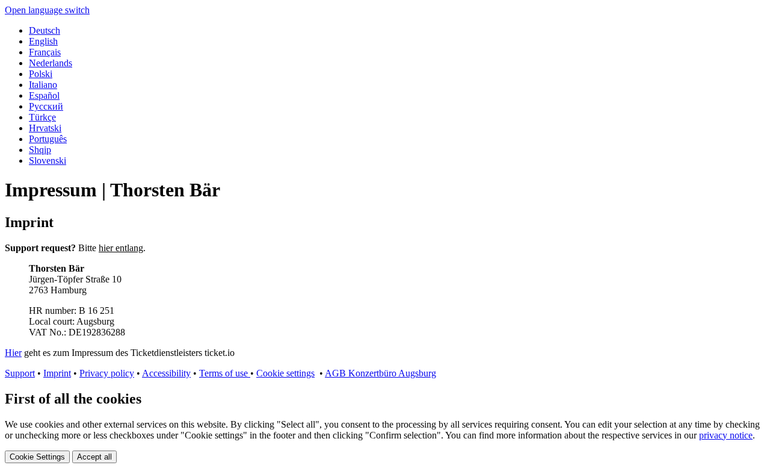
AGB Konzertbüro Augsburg (380, 373)
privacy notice (726, 435)
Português (48, 139)
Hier (13, 353)
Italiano (43, 85)
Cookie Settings (37, 456)
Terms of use (224, 373)
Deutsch (44, 30)
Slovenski (47, 160)
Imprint (57, 373)
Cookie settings (285, 373)
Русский (46, 106)
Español (44, 95)
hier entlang (121, 248)
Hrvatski (45, 128)
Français (45, 52)
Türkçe (42, 117)
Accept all (94, 456)
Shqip (40, 150)
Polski (40, 74)
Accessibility (166, 373)
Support (20, 373)
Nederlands (50, 63)
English (43, 41)
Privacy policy (106, 373)
